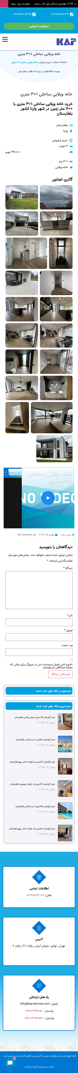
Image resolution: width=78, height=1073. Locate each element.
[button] (7, 39)
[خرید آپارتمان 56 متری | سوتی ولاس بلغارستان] (65, 721)
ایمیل (68, 630)
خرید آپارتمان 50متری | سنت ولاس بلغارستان (35, 739)
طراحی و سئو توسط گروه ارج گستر (39, 1066)
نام (70, 615)
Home (64, 62)
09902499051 (33, 1011)
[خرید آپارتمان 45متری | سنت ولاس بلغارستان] (65, 810)
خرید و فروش (45, 62)
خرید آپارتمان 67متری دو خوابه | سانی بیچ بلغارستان (32, 762)
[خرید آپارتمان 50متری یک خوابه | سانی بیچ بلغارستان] (65, 833)
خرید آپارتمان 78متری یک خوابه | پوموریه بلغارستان (32, 784)
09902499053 (33, 1018)
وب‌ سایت (67, 645)
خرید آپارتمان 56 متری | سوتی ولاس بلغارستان (35, 717)
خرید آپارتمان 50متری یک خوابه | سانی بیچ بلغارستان (32, 828)
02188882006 (35, 895)
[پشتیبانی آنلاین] (10, 1063)
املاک (55, 62)
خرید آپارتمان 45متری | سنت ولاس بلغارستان (35, 806)
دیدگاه (68, 568)
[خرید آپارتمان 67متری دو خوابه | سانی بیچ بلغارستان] (65, 766)
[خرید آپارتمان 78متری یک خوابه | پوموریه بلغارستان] (65, 788)
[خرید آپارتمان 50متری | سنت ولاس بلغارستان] (65, 744)
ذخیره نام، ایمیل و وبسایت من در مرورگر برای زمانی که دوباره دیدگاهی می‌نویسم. (41, 666)
